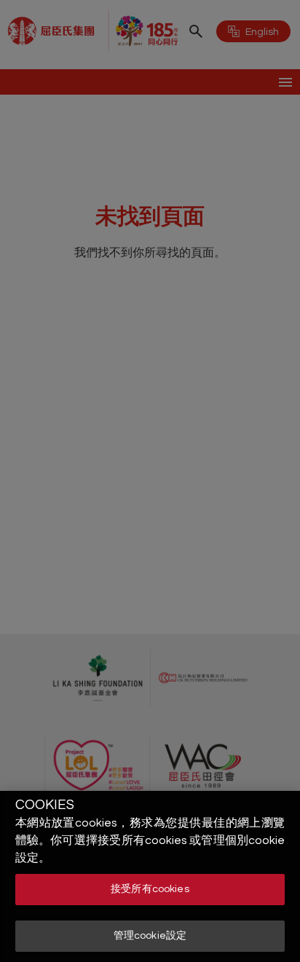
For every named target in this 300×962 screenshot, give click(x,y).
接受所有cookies (150, 889)
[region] (150, 876)
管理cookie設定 (150, 936)
